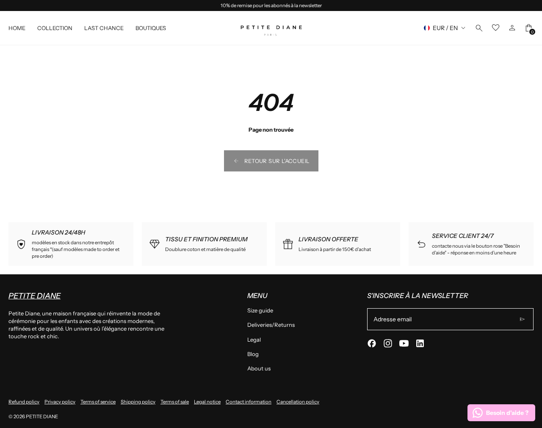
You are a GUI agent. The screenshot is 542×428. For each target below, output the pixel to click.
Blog (253, 354)
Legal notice (207, 402)
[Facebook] (371, 343)
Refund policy (23, 402)
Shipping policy (138, 402)
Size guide (260, 310)
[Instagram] (388, 343)
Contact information (248, 402)
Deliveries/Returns (271, 324)
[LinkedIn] (420, 343)
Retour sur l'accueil (277, 160)
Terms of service (98, 402)
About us (259, 368)
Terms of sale (174, 402)
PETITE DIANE (42, 417)
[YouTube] (404, 343)
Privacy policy (59, 402)
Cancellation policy (298, 402)
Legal (254, 339)
